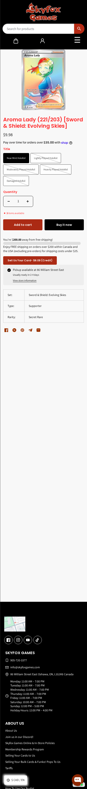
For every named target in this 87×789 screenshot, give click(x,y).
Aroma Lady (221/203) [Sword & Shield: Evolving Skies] (43, 123)
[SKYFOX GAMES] (43, 12)
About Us (11, 730)
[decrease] (8, 201)
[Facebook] (8, 640)
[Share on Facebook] (6, 330)
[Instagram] (18, 640)
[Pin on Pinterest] (22, 330)
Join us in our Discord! (19, 737)
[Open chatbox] (78, 780)
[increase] (27, 201)
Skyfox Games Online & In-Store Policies (30, 743)
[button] (16, 41)
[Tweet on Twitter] (14, 330)
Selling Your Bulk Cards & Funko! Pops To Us (32, 762)
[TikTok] (37, 640)
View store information (25, 280)
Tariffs (9, 768)
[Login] (42, 41)
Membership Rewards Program (24, 749)
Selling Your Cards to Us (20, 755)
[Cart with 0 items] (16, 41)
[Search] (79, 29)
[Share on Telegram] (30, 330)
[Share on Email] (38, 330)
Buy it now (64, 225)
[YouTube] (28, 640)
